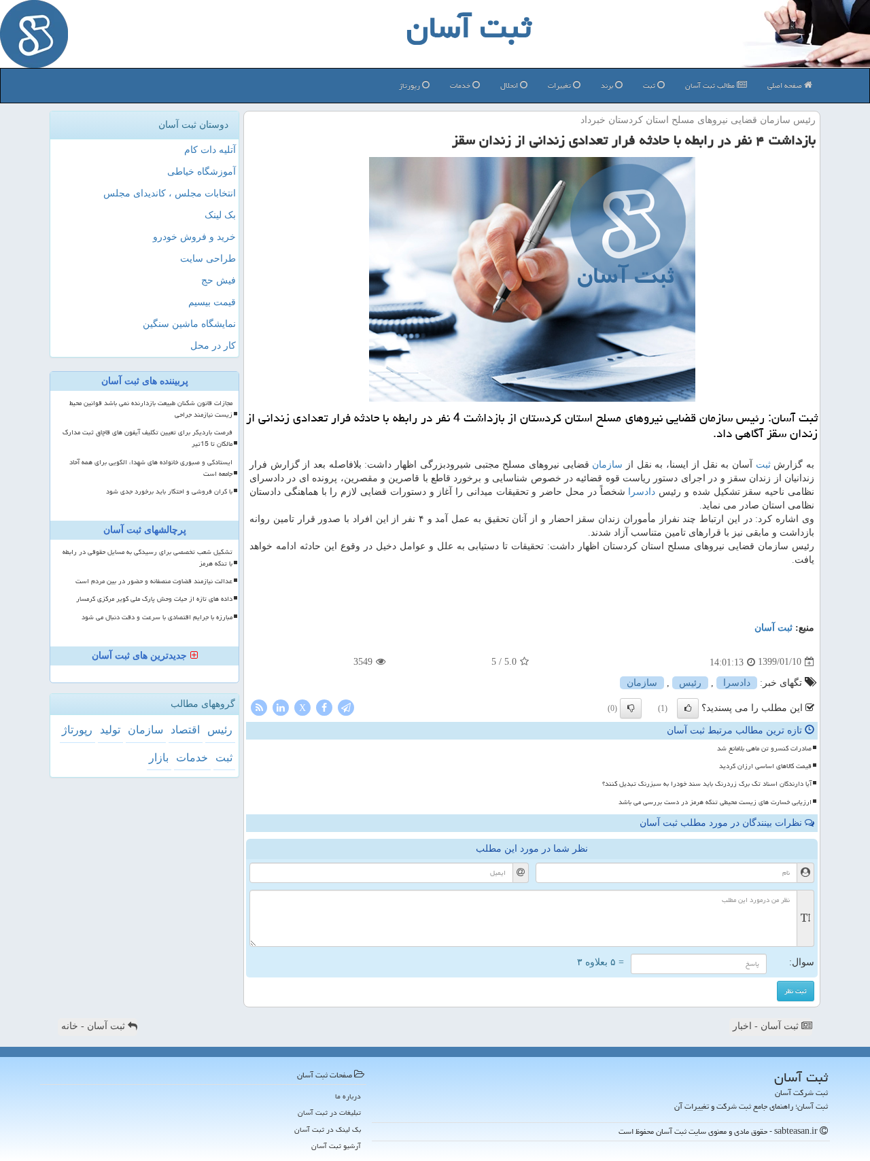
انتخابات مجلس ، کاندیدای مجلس (169, 193)
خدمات (461, 85)
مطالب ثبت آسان (711, 85)
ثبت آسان (773, 628)
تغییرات (560, 85)
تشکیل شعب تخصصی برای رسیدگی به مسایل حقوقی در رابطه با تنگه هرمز (147, 557)
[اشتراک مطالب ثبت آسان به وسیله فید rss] (258, 706)
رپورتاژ (410, 85)
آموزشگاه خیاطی (201, 172)
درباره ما (348, 1096)
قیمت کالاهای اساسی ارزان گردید (765, 766)
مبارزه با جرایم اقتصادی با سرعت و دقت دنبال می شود (157, 617)
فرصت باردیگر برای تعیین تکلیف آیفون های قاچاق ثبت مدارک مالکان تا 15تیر (147, 438)
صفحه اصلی (785, 85)
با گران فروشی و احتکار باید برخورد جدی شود (169, 491)
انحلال (510, 85)
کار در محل (213, 346)
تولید (110, 729)
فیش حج (218, 280)
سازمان (607, 465)
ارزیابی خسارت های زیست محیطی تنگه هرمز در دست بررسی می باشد (715, 802)
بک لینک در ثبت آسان (327, 1129)
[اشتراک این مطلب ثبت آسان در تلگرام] (345, 706)
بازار (159, 757)
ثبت (650, 85)
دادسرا (641, 492)
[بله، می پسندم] (688, 708)
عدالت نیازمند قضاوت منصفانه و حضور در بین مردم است (153, 581)
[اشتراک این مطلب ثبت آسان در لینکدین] (280, 706)
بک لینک (220, 215)
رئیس (690, 683)
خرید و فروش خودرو (194, 237)
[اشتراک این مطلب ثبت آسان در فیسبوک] (324, 706)
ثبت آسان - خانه (94, 1026)
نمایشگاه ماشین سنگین (189, 324)
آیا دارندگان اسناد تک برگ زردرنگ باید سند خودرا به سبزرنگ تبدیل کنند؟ (707, 784)
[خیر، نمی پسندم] (631, 708)
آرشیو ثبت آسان (336, 1146)
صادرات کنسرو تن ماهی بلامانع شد (764, 748)
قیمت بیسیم (212, 302)
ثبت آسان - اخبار (767, 1026)
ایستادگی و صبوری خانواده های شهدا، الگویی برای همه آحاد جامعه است (150, 468)
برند (608, 85)
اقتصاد (185, 729)
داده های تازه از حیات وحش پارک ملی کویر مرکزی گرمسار (154, 599)
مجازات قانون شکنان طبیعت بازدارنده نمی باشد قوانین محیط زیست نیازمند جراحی (150, 408)
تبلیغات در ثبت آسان (329, 1112)
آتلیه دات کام (210, 150)
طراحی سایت (208, 259)
